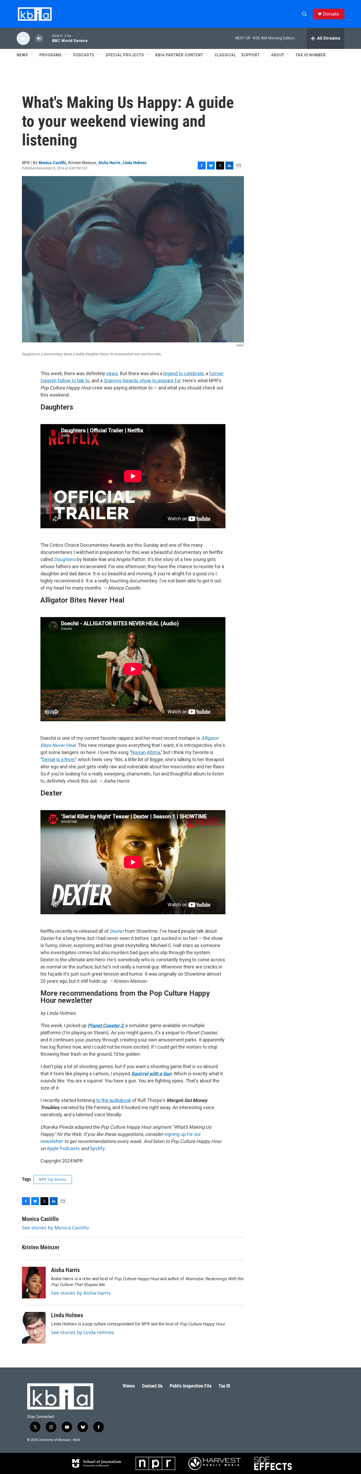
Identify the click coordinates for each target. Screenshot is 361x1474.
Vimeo (129, 1386)
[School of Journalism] (96, 1463)
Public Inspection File (191, 1386)
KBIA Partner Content (179, 55)
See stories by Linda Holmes (82, 1332)
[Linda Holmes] (34, 1328)
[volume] (39, 38)
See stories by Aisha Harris (81, 1293)
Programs (50, 55)
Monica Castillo (52, 162)
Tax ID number (311, 55)
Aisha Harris (109, 162)
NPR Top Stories (52, 1179)
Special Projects (125, 55)
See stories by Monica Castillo (55, 1227)
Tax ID (224, 1386)
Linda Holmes (135, 162)
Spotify (97, 1148)
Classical (225, 55)
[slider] (47, 38)
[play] (23, 38)
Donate (331, 14)
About (277, 55)
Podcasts (83, 55)
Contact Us (152, 1386)
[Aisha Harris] (34, 1282)
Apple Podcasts (63, 1148)
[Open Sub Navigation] (32, 55)
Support (250, 55)
